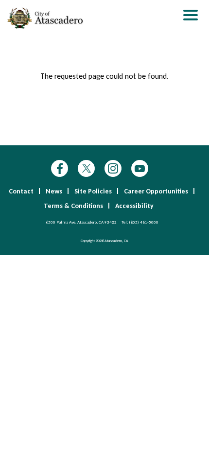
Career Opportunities (156, 191)
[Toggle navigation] (190, 16)
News (54, 191)
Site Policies (93, 191)
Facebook (59, 168)
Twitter (86, 168)
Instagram (113, 168)
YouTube (139, 168)
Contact (21, 191)
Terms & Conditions (73, 206)
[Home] (46, 18)
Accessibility (134, 206)
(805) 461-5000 (143, 222)
